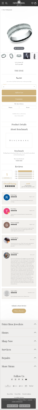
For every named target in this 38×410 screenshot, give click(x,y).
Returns (27, 107)
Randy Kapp (14, 195)
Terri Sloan (13, 209)
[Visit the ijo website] (21, 386)
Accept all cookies (25, 406)
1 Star (16, 178)
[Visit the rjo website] (26, 386)
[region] (19, 33)
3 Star (16, 174)
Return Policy (10, 394)
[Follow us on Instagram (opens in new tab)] (15, 379)
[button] (6, 3)
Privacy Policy (18, 394)
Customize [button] (19, 99)
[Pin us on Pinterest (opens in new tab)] (19, 379)
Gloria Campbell (15, 222)
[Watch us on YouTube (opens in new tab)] (26, 379)
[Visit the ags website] (8, 386)
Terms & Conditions (26, 394)
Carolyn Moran (14, 238)
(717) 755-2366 (19, 64)
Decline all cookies (12, 406)
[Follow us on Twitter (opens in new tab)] (22, 379)
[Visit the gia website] (15, 386)
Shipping (10, 107)
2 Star (16, 176)
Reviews (19, 166)
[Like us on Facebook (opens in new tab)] (12, 379)
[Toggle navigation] (3, 3)
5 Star (16, 171)
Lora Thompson (14, 253)
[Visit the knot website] (31, 386)
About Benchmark (19, 129)
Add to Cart (19, 93)
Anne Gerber (14, 291)
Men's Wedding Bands (7, 9)
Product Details (19, 124)
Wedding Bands (19, 160)
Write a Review (19, 311)
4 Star (16, 173)
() (33, 171)
